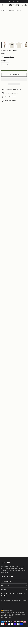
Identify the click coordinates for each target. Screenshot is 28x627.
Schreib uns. (12, 100)
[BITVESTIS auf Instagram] (5, 577)
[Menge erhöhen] (7, 64)
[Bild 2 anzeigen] (12, 45)
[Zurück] (5, 1)
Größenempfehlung (9, 57)
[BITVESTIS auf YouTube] (12, 577)
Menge (3, 60)
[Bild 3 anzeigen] (19, 45)
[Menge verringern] (2, 64)
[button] (14, 79)
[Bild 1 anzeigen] (4, 45)
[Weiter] (23, 1)
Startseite (4, 10)
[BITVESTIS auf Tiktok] (7, 577)
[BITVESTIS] (14, 5)
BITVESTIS (15, 612)
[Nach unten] (25, 45)
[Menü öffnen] (2, 5)
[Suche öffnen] (22, 5)
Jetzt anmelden (21, 600)
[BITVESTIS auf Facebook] (2, 577)
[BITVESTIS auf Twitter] (10, 577)
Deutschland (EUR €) (8, 610)
